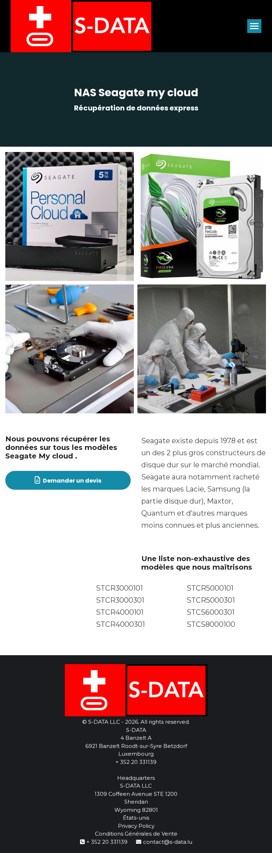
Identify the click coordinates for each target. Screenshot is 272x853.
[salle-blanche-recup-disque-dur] (201, 348)
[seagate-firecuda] (201, 216)
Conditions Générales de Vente (136, 833)
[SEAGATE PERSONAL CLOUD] (69, 216)
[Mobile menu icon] (254, 26)
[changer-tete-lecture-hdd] (69, 348)
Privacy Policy (136, 825)
